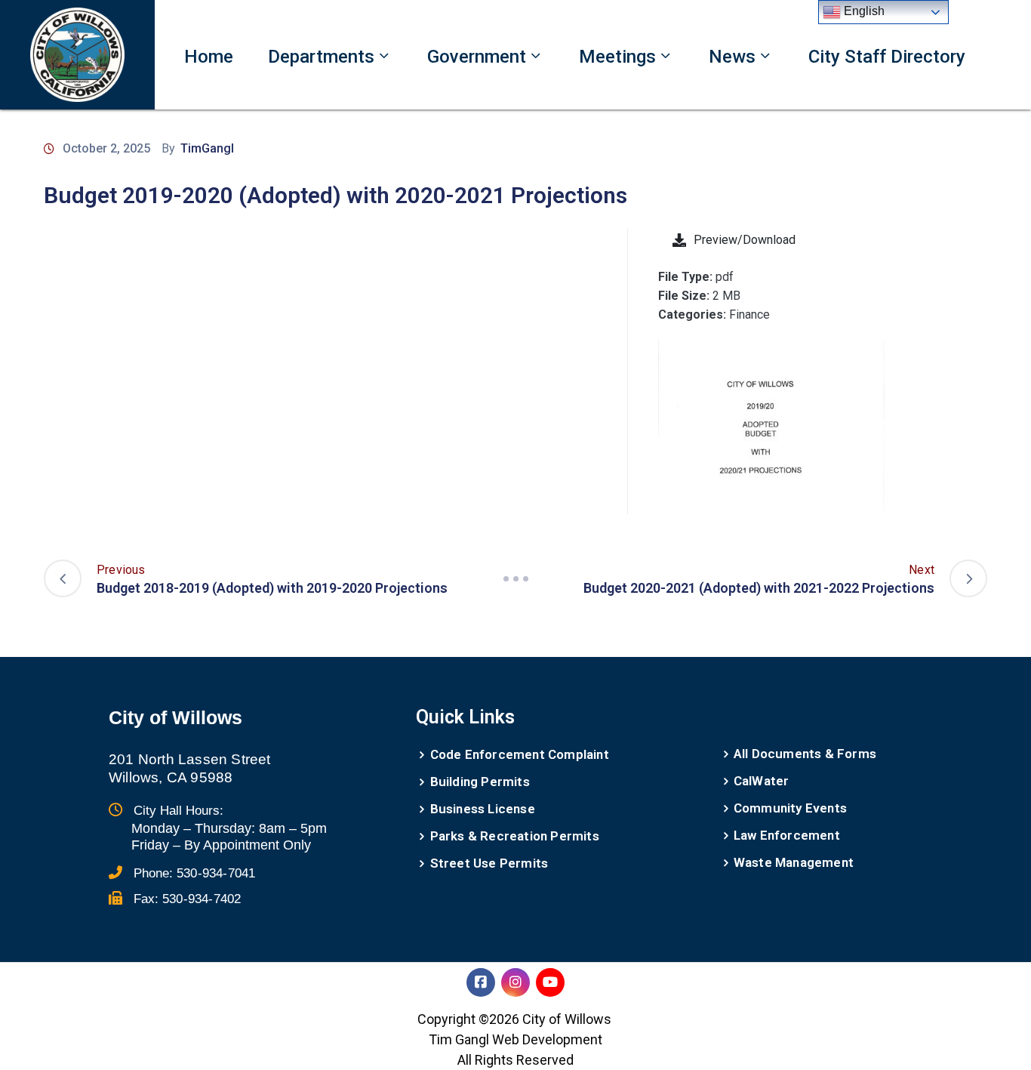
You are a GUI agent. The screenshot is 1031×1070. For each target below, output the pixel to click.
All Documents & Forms (805, 753)
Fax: (187, 899)
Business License (482, 808)
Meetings (617, 56)
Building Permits (480, 781)
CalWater (761, 780)
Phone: (194, 873)
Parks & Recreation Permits (514, 835)
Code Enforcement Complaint (519, 754)
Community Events (790, 808)
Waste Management (794, 862)
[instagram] (515, 982)
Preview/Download (745, 240)
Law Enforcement (787, 835)
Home (208, 56)
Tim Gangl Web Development (515, 1039)
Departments (321, 56)
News (732, 56)
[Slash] (515, 578)
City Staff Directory (886, 56)
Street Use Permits (489, 863)
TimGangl (207, 148)
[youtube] (550, 982)
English (863, 11)
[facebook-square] (480, 982)
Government (476, 56)
